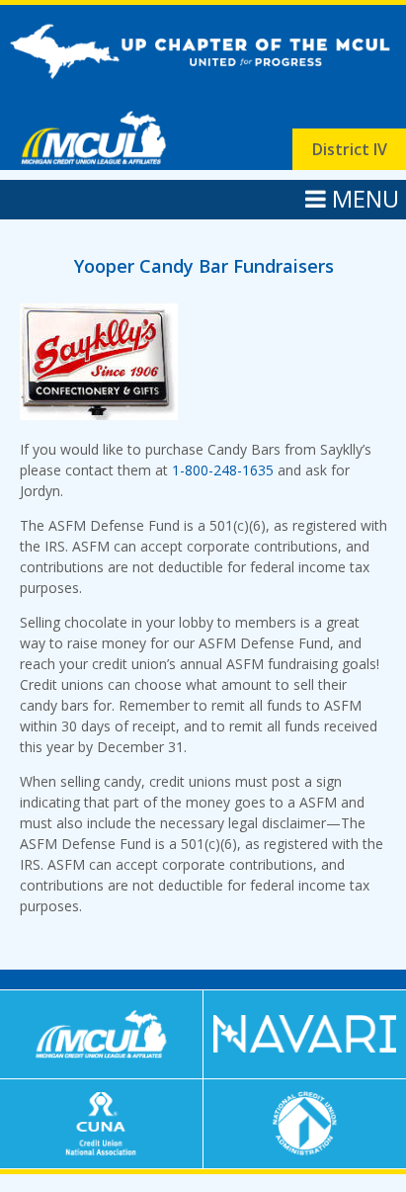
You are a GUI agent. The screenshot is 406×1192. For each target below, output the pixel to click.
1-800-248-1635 (223, 470)
